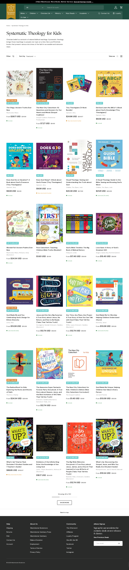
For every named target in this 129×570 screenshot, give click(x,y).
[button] (121, 7)
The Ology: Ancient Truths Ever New (19, 109)
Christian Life (45, 13)
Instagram (70, 552)
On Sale (23, 17)
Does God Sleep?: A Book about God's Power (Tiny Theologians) (49, 181)
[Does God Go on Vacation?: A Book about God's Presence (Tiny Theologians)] (19, 156)
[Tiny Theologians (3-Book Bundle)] (79, 84)
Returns (9, 532)
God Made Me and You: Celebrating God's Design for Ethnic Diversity (18, 317)
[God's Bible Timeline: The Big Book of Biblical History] (79, 223)
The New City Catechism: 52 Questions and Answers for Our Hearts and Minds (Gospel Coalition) (49, 111)
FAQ (7, 536)
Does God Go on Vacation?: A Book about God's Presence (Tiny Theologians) (18, 182)
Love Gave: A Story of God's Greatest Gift (107, 249)
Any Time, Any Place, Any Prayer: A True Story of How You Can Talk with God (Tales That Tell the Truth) (79, 318)
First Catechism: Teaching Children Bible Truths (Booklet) (48, 249)
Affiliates (69, 532)
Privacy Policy (35, 552)
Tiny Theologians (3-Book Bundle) (76, 109)
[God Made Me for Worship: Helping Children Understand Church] (109, 291)
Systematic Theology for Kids (20, 25)
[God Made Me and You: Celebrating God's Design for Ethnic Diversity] (19, 291)
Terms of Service (36, 548)
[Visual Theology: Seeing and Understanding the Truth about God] (79, 156)
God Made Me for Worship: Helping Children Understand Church (107, 317)
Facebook (70, 544)
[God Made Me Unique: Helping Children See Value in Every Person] (109, 363)
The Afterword (71, 528)
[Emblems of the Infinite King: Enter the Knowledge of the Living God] (49, 438)
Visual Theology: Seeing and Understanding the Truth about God (79, 182)
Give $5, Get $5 (72, 540)
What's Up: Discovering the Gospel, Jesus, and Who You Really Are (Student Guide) (107, 464)
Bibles (23, 13)
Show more (64, 502)
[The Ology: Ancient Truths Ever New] (19, 84)
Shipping (9, 528)
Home (8, 25)
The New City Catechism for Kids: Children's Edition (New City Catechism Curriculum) (77, 389)
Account (9, 544)
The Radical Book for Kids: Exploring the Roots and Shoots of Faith (19, 389)
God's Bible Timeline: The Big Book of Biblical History (77, 249)
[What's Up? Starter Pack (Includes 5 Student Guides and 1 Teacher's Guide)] (19, 438)
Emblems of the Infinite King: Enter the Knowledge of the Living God (47, 464)
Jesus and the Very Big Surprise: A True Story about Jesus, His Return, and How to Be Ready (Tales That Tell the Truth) (49, 318)
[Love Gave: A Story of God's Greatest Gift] (109, 223)
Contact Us (10, 540)
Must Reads (70, 13)
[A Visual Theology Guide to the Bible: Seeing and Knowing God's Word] (109, 156)
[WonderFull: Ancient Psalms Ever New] (19, 223)
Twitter (69, 548)
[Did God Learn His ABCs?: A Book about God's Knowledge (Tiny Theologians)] (109, 84)
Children (33, 13)
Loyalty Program (72, 536)
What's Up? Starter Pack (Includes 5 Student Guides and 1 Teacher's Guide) (19, 464)
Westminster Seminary (38, 536)
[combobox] (64, 7)
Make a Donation (36, 540)
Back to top (64, 512)
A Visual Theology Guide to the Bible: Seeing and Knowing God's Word (109, 182)
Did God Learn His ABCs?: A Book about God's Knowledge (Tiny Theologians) (109, 110)
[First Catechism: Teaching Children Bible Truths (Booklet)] (49, 223)
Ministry (58, 13)
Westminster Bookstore (39, 528)
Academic (83, 13)
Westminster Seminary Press (40, 532)
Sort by (22, 56)
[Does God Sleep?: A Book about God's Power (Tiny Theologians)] (49, 156)
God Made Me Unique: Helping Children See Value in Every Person (108, 389)
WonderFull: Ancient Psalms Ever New (19, 249)
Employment (34, 544)
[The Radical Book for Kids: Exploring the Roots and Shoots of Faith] (19, 363)
